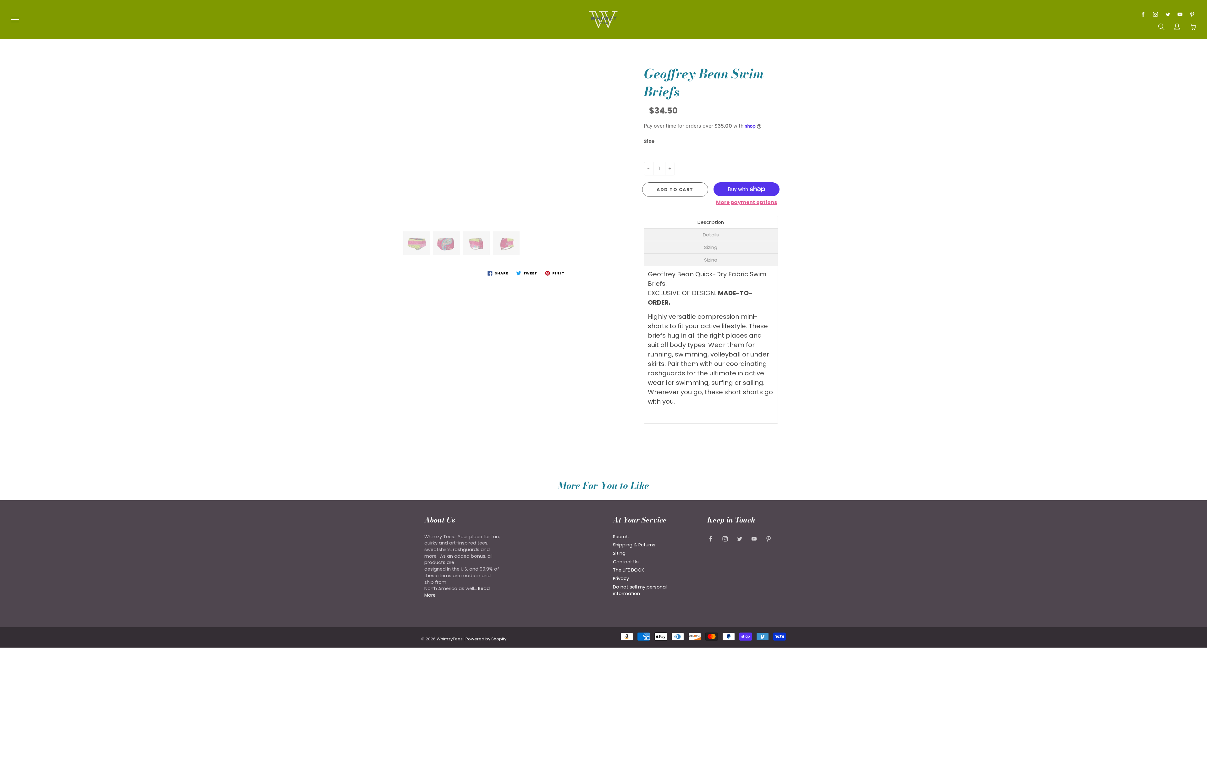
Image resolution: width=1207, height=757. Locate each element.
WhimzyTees (450, 639)
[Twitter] (1167, 14)
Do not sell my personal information (640, 590)
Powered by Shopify (486, 639)
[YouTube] (1180, 14)
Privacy (621, 578)
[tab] (711, 222)
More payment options (746, 202)
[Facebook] (1143, 14)
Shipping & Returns (634, 545)
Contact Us (626, 562)
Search (621, 536)
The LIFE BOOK (628, 570)
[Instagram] (1155, 14)
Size (649, 141)
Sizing (619, 553)
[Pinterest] (1192, 14)
